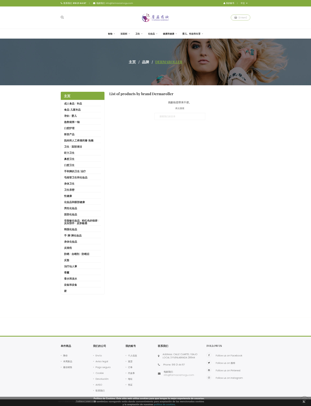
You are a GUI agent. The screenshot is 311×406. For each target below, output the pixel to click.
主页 (67, 96)
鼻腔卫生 (69, 159)
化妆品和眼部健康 (74, 202)
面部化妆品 (70, 214)
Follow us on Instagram (229, 378)
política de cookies (164, 404)
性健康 (68, 195)
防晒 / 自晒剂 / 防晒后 (76, 254)
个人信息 (132, 355)
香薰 (66, 272)
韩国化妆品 (70, 229)
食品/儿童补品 (72, 109)
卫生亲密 (69, 189)
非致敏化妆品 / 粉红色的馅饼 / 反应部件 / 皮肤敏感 (81, 222)
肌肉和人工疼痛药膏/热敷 (79, 140)
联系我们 (100, 390)
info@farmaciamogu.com (119, 3)
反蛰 (66, 260)
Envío (99, 355)
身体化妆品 (70, 241)
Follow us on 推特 (225, 363)
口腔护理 (69, 128)
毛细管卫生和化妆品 (75, 177)
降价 (65, 355)
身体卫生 (69, 183)
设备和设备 (70, 284)
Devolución (102, 379)
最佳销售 (67, 367)
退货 (130, 361)
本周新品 (67, 361)
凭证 (130, 384)
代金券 (131, 373)
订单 (130, 367)
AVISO (99, 384)
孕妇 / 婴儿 (70, 115)
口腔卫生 (69, 165)
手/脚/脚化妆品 (73, 235)
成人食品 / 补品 (73, 103)
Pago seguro (103, 367)
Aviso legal (102, 361)
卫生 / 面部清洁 (73, 146)
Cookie (100, 373)
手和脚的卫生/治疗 (75, 171)
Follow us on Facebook (229, 355)
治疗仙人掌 (70, 266)
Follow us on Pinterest (228, 370)
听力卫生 (69, 152)
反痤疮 (68, 247)
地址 (130, 379)
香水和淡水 (70, 278)
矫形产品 (69, 134)
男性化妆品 (70, 208)
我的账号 (131, 345)
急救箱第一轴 (72, 122)
